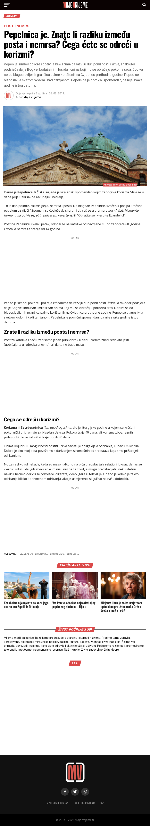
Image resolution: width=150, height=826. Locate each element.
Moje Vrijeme (32, 97)
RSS (102, 803)
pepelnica (58, 554)
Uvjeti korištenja (84, 803)
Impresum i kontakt (58, 803)
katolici (27, 554)
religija (73, 554)
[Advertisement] (75, 268)
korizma (42, 554)
